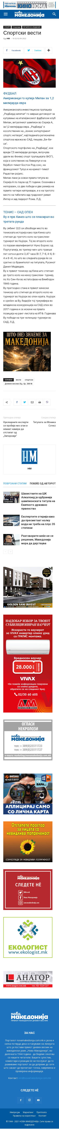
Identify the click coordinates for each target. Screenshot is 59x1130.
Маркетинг (28, 1112)
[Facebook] (17, 402)
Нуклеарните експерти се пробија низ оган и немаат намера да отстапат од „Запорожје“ (15, 429)
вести (18, 379)
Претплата (42, 1112)
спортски (29, 379)
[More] (48, 50)
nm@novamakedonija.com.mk (35, 1078)
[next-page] (11, 552)
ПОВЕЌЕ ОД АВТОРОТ (43, 483)
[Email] (32, 402)
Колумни (8, 544)
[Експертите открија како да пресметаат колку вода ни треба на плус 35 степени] (11, 520)
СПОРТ (7, 27)
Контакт (42, 1115)
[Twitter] (24, 402)
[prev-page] (5, 552)
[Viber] (47, 402)
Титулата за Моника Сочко (44, 424)
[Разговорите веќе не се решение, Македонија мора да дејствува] (11, 539)
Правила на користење (24, 1115)
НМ (8, 38)
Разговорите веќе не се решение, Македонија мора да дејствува (37, 539)
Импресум (15, 1112)
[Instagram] (29, 1100)
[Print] (39, 402)
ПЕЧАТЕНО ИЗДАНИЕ (31, 27)
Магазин (8, 524)
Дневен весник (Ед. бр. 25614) (18, 383)
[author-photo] (29, 464)
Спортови (16, 27)
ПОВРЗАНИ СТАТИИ (15, 483)
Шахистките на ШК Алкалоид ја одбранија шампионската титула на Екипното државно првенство (38, 501)
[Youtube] (38, 1100)
